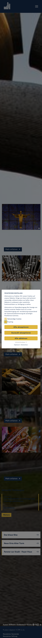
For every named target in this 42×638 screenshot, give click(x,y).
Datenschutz (24, 344)
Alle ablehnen (21, 338)
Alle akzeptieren (21, 327)
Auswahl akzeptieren (21, 333)
